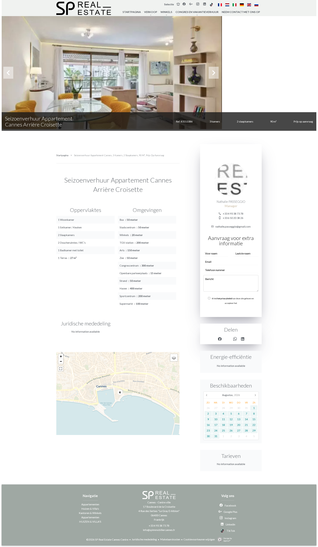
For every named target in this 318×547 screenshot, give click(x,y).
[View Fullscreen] (60, 368)
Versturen (231, 310)
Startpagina (62, 155)
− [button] (61, 361)
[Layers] (174, 357)
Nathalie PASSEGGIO (231, 201)
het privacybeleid (224, 298)
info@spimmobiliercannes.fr (159, 529)
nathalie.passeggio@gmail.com (233, 226)
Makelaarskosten (170, 539)
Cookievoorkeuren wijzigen (199, 539)
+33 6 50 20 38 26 (233, 217)
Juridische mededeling (144, 539)
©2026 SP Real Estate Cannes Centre (107, 539)
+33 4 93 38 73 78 (233, 213)
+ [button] (61, 356)
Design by (227, 539)
